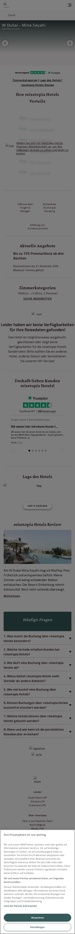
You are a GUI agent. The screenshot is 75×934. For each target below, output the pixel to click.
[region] (37, 882)
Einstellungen (37, 927)
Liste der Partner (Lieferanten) (20, 906)
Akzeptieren (37, 917)
